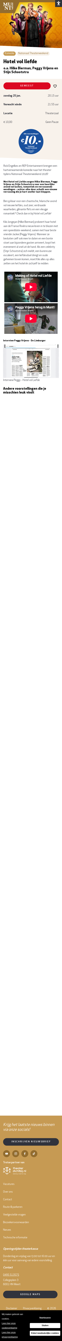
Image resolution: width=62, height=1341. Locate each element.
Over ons (8, 1192)
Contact (7, 1199)
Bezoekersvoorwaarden (16, 1222)
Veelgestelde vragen (14, 1215)
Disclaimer (11, 1308)
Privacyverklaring (32, 1308)
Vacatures (8, 1184)
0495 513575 (11, 1275)
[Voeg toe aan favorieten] (55, 85)
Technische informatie (15, 1237)
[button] (58, 3)
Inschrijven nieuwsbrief (31, 1142)
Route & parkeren (12, 1207)
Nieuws (7, 1230)
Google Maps (30, 1294)
